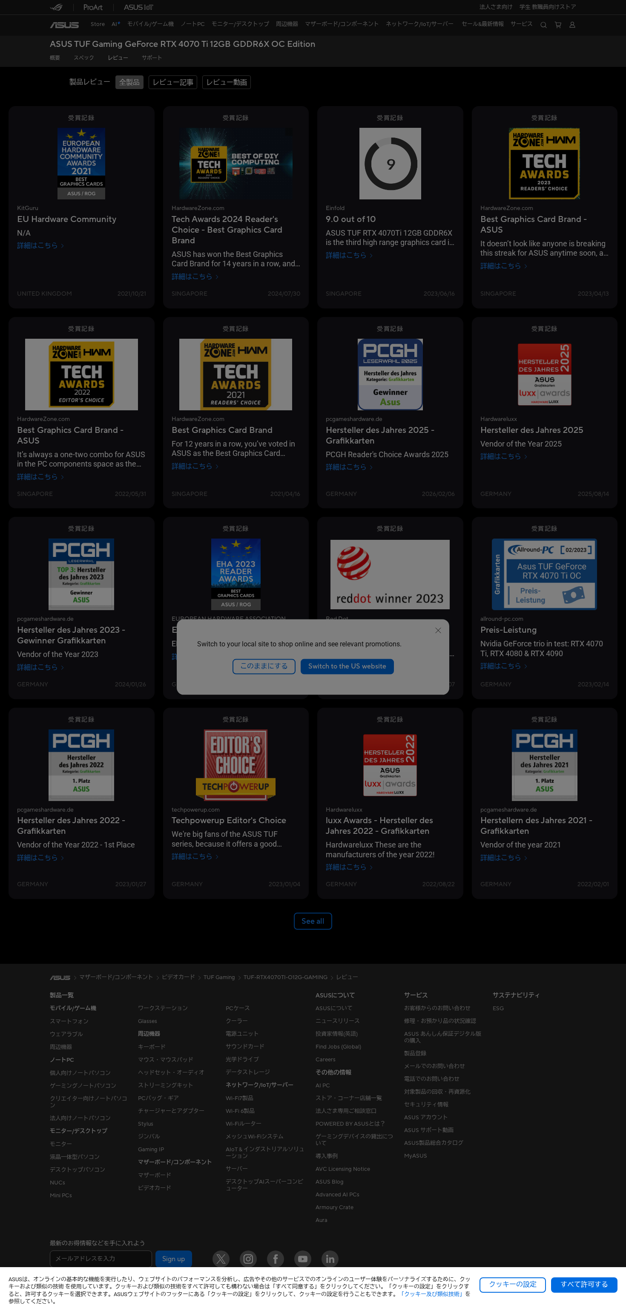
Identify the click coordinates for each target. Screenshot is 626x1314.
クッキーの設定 (513, 1284)
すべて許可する (584, 1284)
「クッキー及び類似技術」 (432, 1294)
